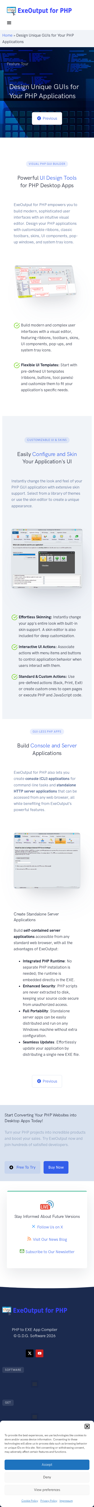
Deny (47, 1477)
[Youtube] (39, 1353)
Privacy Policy (48, 1500)
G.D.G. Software (32, 1335)
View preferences (47, 1490)
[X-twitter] (30, 1353)
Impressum (66, 1500)
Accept (47, 1465)
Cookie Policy (29, 1500)
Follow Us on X (50, 1227)
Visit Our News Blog (50, 1239)
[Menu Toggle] (9, 22)
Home (7, 35)
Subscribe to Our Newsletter (50, 1251)
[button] (87, 1426)
